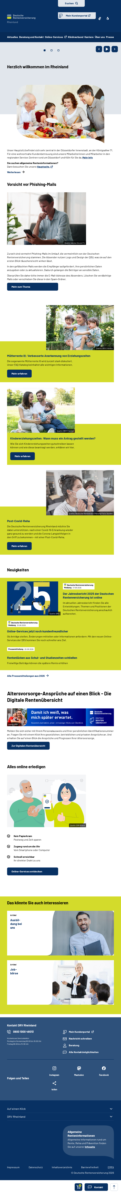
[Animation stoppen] (107, 49)
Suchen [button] (69, 3)
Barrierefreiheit (90, 1167)
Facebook (104, 1075)
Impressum (13, 1167)
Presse (110, 36)
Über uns (100, 36)
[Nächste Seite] (115, 49)
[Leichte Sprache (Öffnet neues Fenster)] (107, 18)
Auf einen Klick (16, 1108)
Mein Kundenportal (76, 15)
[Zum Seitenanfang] (114, 1187)
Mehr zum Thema (21, 286)
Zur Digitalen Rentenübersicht (28, 745)
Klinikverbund (75, 36)
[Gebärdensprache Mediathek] (99, 18)
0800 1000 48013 (23, 1031)
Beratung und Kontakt (31, 36)
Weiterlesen (45, 162)
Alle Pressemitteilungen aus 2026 (26, 675)
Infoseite (90, 1146)
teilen (54, 1089)
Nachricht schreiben (80, 1038)
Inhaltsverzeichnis (62, 1167)
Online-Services (54, 36)
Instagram (54, 1075)
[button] (96, 1187)
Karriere (89, 36)
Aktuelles (12, 36)
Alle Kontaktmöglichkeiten (84, 1051)
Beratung (74, 1045)
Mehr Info (98, 157)
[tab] (45, 50)
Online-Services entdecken (27, 871)
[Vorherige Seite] (99, 49)
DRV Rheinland (16, 1116)
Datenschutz (36, 1167)
